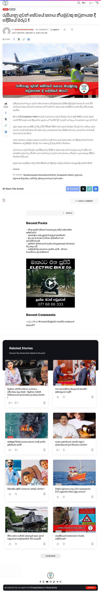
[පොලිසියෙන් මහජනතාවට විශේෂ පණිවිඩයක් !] (74, 519)
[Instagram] (50, 582)
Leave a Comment (85, 201)
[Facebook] (40, 582)
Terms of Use (51, 588)
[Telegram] (57, 582)
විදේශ (5, 9)
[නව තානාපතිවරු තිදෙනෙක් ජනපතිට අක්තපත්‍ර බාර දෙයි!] (74, 373)
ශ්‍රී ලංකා (12, 9)
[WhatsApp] (60, 582)
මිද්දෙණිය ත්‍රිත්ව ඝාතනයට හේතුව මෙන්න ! (26, 489)
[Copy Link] (23, 39)
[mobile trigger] (96, 3)
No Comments (42, 30)
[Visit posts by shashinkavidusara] (7, 31)
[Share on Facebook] (14, 39)
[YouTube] (47, 582)
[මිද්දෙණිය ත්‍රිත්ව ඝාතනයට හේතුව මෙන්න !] (26, 472)
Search (69, 213)
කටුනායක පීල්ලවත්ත (21, 178)
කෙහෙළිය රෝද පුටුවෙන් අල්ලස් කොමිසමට (46, 235)
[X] (43, 582)
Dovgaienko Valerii (65, 175)
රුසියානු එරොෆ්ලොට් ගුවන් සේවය (50, 178)
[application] (50, 283)
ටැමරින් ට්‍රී (33, 178)
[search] (79, 3)
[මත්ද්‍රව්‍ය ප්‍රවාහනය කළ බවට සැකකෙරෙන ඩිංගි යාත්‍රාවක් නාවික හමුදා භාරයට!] (74, 472)
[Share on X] (19, 39)
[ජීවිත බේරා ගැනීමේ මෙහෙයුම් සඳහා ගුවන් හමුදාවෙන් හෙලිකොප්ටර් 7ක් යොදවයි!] (26, 519)
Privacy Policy (37, 588)
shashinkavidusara (24, 30)
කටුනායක (78, 175)
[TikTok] (53, 582)
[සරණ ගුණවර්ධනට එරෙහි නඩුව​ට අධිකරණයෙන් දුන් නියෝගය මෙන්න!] (74, 425)
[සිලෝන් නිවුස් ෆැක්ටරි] (5, 3)
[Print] (28, 39)
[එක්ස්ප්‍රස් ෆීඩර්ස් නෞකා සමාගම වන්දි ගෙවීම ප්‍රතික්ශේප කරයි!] (26, 425)
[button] (50, 283)
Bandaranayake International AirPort (40, 175)
